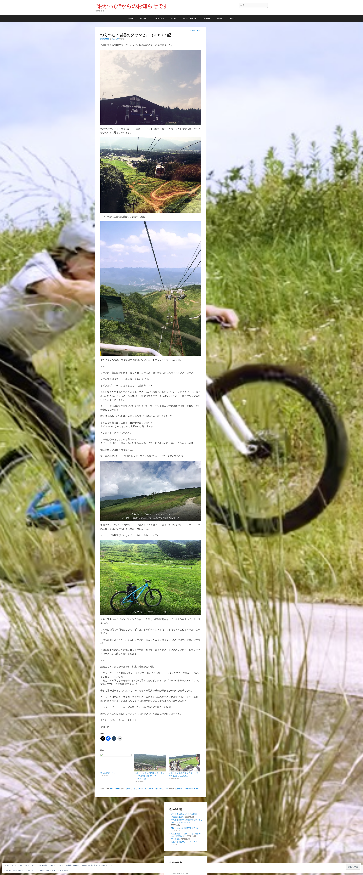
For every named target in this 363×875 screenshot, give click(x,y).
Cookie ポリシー (62, 870)
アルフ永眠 (175, 839)
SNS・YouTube (189, 18)
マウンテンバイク (151, 789)
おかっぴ (115, 39)
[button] (150, 87)
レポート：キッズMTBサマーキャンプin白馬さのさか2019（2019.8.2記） (149, 776)
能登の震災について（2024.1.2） (184, 842)
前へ (192, 30)
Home (130, 18)
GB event (207, 18)
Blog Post (159, 18)
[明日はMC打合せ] (116, 762)
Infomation (144, 18)
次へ (200, 30)
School (173, 18)
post (111, 789)
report (117, 789)
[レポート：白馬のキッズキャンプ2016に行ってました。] (184, 762)
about (219, 18)
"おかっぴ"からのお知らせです (131, 6)
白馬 (166, 789)
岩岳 (161, 789)
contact (232, 18)
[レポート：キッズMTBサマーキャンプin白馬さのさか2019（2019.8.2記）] (150, 762)
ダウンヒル (138, 789)
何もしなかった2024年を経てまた (185, 828)
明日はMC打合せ (107, 773)
